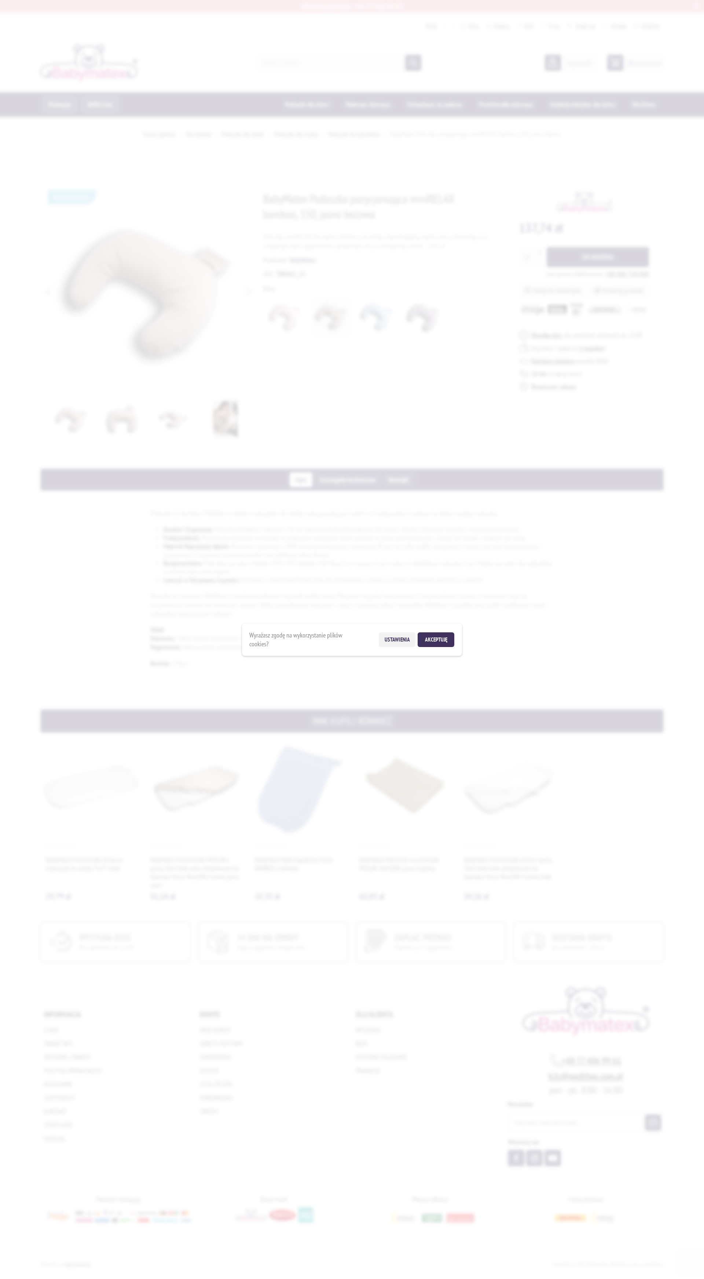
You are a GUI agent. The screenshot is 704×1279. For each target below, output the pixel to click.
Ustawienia (397, 639)
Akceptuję (436, 639)
